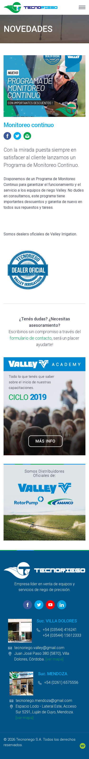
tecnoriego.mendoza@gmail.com (44, 700)
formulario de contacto (31, 338)
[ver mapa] (54, 659)
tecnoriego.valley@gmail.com (39, 647)
